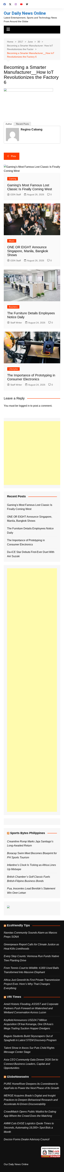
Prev (13, 156)
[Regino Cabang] (12, 134)
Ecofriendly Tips (18, 925)
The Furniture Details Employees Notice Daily (30, 530)
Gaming (12, 178)
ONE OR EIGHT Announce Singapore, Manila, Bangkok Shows (27, 251)
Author (9, 124)
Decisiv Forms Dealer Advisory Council (26, 1139)
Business (13, 307)
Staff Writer (16, 322)
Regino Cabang (31, 129)
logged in (24, 405)
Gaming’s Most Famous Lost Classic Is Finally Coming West (29, 507)
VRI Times (14, 996)
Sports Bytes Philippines (27, 833)
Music (12, 241)
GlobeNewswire (18, 1076)
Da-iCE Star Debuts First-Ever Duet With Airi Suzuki (30, 554)
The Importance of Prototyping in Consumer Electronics (26, 542)
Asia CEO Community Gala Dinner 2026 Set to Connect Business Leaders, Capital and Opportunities (31, 1063)
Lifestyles (13, 369)
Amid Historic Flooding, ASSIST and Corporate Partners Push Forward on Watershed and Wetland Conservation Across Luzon (31, 1008)
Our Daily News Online (25, 13)
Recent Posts (22, 124)
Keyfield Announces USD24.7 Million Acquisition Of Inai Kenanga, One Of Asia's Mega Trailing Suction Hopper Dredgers (28, 1024)
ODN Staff (15, 194)
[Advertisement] (32, 453)
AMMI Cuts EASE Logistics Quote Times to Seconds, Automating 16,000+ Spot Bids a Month (29, 1127)
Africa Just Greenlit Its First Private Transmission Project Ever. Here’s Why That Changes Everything (32, 984)
